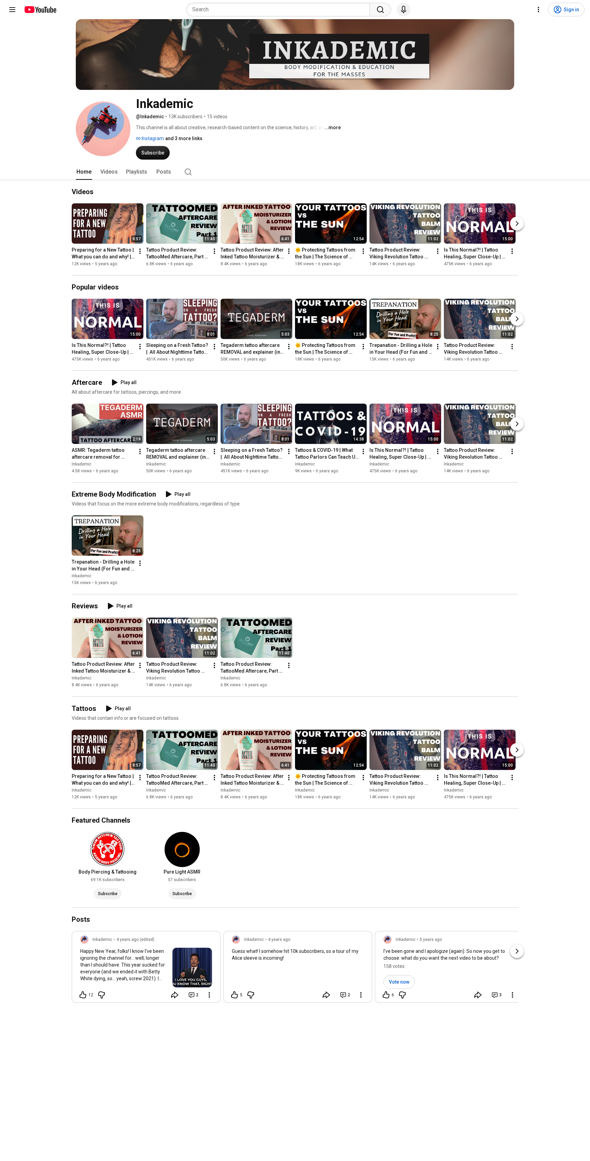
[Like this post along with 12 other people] (83, 994)
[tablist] (295, 172)
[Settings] (538, 9)
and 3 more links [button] (183, 138)
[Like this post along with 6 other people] (386, 994)
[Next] (517, 223)
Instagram (152, 138)
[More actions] (140, 251)
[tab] (84, 172)
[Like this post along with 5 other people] (234, 994)
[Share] (175, 995)
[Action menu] (209, 995)
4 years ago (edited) (135, 939)
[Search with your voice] (403, 9)
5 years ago (431, 939)
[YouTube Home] (40, 9)
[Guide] (12, 9)
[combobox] (280, 9)
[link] (146, 968)
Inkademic (82, 464)
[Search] (380, 9)
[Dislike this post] (101, 994)
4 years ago (279, 939)
